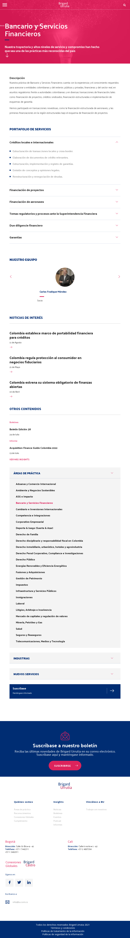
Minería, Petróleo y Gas (29, 622)
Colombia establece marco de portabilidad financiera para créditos (51, 335)
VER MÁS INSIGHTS (19, 459)
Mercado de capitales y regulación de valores (42, 616)
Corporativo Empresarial (30, 521)
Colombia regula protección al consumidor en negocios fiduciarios (45, 359)
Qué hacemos (14, 25)
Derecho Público (25, 559)
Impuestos (22, 584)
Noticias (57, 809)
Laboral (20, 603)
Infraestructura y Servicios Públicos (36, 590)
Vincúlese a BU (95, 801)
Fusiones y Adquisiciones (30, 572)
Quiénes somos (23, 801)
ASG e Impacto (24, 496)
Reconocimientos (22, 813)
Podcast (57, 821)
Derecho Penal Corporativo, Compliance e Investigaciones (49, 553)
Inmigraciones (24, 597)
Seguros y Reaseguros (28, 634)
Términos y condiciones (63, 927)
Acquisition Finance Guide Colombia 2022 (33, 447)
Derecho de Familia (27, 534)
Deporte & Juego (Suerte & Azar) (34, 528)
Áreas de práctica (22, 809)
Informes (57, 825)
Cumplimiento (20, 821)
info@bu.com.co (20, 902)
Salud (19, 628)
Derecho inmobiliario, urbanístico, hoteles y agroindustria (49, 546)
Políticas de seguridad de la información (62, 934)
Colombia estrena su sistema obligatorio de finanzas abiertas (51, 384)
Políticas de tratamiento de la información (62, 931)
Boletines (57, 813)
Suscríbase (19, 688)
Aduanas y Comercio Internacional (36, 484)
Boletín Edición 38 (20, 429)
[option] (65, 286)
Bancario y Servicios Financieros (38, 25)
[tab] (65, 142)
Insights (58, 801)
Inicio (2, 25)
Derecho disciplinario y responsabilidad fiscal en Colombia (49, 540)
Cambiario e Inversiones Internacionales (39, 509)
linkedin (29, 883)
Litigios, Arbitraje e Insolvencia (34, 609)
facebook (9, 883)
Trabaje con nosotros (96, 809)
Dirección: (10, 846)
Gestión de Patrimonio (29, 578)
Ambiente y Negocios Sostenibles (35, 490)
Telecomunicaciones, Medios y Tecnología (40, 641)
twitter (19, 883)
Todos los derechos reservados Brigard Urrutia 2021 (63, 924)
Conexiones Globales (24, 817)
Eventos (57, 817)
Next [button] (119, 276)
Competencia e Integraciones (33, 515)
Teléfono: (10, 849)
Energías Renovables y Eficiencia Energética (41, 565)
